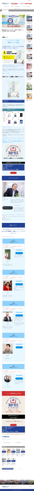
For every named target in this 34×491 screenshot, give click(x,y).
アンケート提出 (24, 6)
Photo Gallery (12, 6)
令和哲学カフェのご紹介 (6, 6)
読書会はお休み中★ (19, 347)
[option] (3, 482)
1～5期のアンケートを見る (17, 8)
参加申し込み (28, 6)
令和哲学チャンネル (12, 434)
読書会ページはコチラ (19, 284)
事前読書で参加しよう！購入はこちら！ (7, 208)
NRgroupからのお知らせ (18, 6)
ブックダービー (5, 10)
